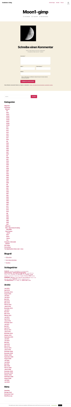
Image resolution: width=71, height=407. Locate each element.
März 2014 (7, 303)
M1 (7, 110)
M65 (7, 200)
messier (7, 277)
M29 (7, 154)
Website (21, 71)
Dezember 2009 (8, 351)
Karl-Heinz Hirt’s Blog (11, 260)
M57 (7, 193)
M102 (7, 116)
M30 (7, 157)
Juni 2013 (6, 310)
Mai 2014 (6, 299)
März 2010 (7, 346)
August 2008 (7, 378)
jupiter (22, 275)
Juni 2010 (6, 340)
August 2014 (7, 293)
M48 (7, 182)
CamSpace (5, 274)
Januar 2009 (7, 369)
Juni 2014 (6, 297)
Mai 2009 (6, 364)
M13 (7, 130)
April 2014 (7, 301)
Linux (30, 275)
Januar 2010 (7, 349)
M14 (7, 132)
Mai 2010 (6, 342)
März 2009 (7, 366)
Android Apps (52, 2)
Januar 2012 (7, 321)
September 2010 (8, 337)
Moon (7, 236)
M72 (7, 208)
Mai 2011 (6, 326)
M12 (7, 128)
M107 (7, 121)
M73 (7, 209)
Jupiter (8, 233)
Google (31, 274)
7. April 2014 (35, 16)
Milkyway (7, 226)
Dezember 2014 (8, 292)
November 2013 (8, 308)
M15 (7, 134)
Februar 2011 (7, 329)
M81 (7, 215)
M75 (7, 211)
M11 (7, 127)
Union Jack (25, 280)
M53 (7, 190)
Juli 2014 (6, 295)
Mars (7, 234)
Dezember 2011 (8, 322)
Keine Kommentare (44, 16)
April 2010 (7, 344)
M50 (7, 186)
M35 (7, 163)
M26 (7, 150)
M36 (7, 164)
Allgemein (7, 105)
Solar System (8, 231)
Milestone (12, 277)
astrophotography (19, 273)
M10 (7, 112)
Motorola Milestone (26, 277)
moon (16, 277)
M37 (7, 166)
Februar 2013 (7, 315)
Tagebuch (14, 279)
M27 (7, 152)
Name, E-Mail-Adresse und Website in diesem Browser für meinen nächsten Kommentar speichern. (34, 77)
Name (21, 66)
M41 (7, 172)
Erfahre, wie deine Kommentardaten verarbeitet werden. (41, 85)
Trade (15, 280)
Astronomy (7, 107)
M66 (7, 202)
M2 (7, 141)
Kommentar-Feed (8, 394)
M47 (7, 181)
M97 (7, 224)
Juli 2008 (6, 380)
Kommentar (22, 56)
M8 (7, 213)
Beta (31, 273)
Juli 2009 (6, 360)
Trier (20, 280)
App (21, 271)
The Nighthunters (9, 280)
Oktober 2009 (8, 355)
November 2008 (8, 373)
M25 (7, 148)
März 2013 (7, 313)
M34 (7, 161)
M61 (7, 195)
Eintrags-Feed (8, 392)
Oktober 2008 (8, 375)
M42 (7, 173)
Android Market (17, 271)
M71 (7, 206)
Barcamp (28, 273)
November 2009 (8, 353)
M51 (7, 188)
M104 (7, 118)
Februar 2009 (7, 367)
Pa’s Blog (8, 262)
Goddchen (28, 16)
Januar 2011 (7, 331)
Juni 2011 (6, 324)
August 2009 (7, 358)
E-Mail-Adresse (39, 66)
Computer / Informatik (10, 242)
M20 (7, 143)
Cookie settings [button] (54, 405)
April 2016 (7, 290)
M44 (7, 175)
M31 (7, 159)
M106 (7, 119)
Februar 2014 (7, 304)
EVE (16, 274)
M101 (7, 114)
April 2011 (7, 328)
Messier (7, 109)
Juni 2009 (7, 362)
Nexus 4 (32, 277)
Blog (32, 273)
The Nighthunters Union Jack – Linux (13, 249)
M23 (7, 146)
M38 (7, 168)
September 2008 (8, 376)
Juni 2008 (7, 382)
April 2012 (7, 319)
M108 (7, 123)
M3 (7, 155)
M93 (7, 220)
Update (29, 280)
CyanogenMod (13, 274)
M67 (7, 204)
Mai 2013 (6, 311)
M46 (7, 179)
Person (62, 2)
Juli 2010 (6, 339)
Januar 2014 (7, 306)
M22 (7, 145)
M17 (7, 137)
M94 (7, 222)
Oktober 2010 (7, 335)
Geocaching (7, 247)
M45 (7, 177)
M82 (7, 217)
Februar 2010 (7, 347)
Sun (7, 240)
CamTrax (9, 274)
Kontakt (57, 2)
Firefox (24, 274)
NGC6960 (9, 229)
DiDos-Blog (9, 257)
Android (7, 243)
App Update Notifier (25, 271)
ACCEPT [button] (60, 405)
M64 (7, 199)
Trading (17, 280)
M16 (7, 136)
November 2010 (8, 333)
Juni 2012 (6, 317)
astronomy (8, 273)
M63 (7, 197)
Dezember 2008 (8, 371)
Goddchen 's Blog (7, 2)
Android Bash (12, 271)
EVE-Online (20, 274)
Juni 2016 (6, 288)
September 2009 (8, 357)
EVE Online (7, 245)
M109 (7, 125)
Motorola (20, 277)
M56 (7, 191)
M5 (7, 184)
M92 (7, 218)
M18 (7, 139)
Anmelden (7, 390)
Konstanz (26, 275)
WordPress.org (8, 396)
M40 (7, 170)
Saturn (8, 238)
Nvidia (35, 277)
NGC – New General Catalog (12, 227)
